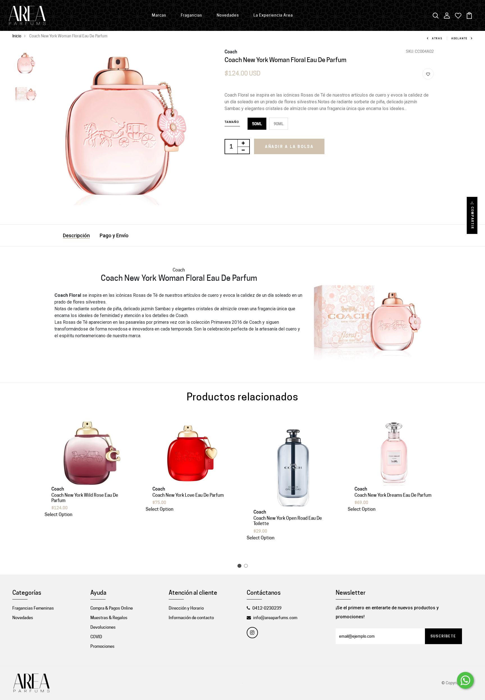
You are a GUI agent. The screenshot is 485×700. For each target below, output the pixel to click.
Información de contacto (191, 617)
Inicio (16, 36)
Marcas (159, 15)
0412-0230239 (267, 608)
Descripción (76, 235)
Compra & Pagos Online (111, 608)
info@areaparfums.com (275, 617)
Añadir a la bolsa (289, 146)
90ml (278, 123)
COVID (96, 636)
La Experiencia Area (273, 15)
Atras (437, 38)
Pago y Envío (114, 235)
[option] (25, 64)
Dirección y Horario (186, 608)
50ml (257, 123)
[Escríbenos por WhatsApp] (465, 680)
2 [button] (247, 567)
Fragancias (191, 15)
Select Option (58, 514)
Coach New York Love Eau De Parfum (188, 495)
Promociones (102, 646)
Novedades (228, 15)
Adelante (459, 38)
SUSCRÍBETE (443, 636)
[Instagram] (252, 632)
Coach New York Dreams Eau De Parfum (392, 495)
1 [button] (240, 567)
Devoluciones (103, 627)
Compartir (472, 218)
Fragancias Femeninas (33, 608)
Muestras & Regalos (108, 617)
